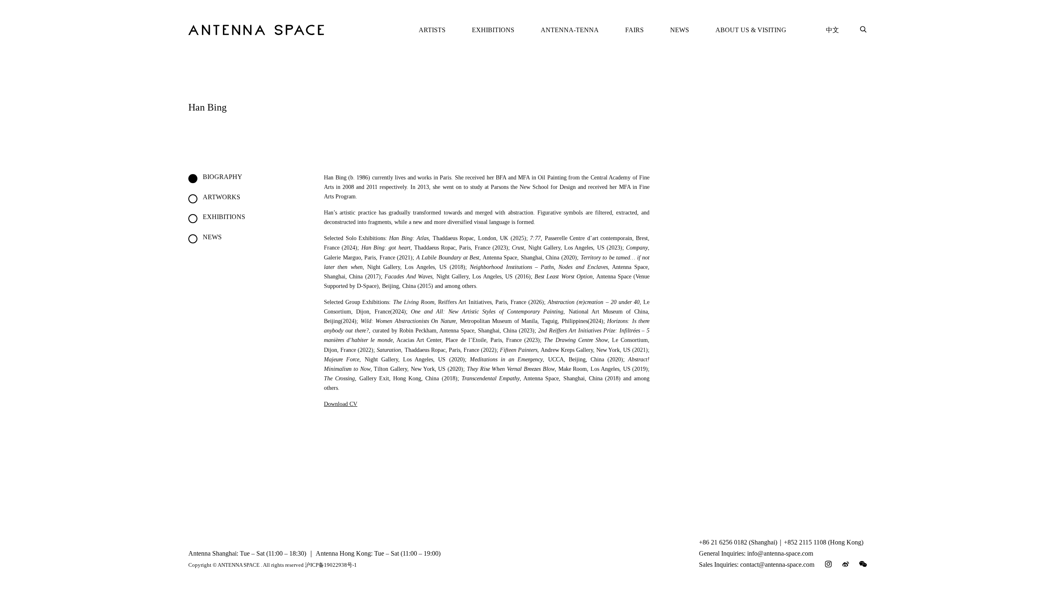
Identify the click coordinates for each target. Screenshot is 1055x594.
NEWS (679, 29)
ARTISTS (432, 29)
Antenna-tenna (570, 29)
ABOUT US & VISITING (750, 29)
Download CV (340, 404)
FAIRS (634, 29)
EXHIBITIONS (493, 29)
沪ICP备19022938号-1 (331, 565)
